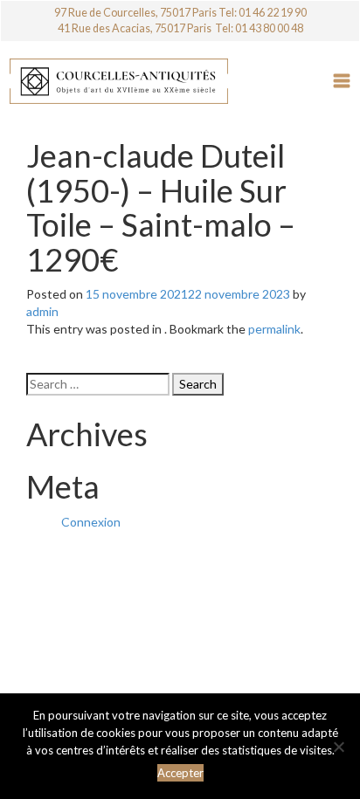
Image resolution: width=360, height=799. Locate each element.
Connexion (91, 521)
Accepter (180, 773)
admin (42, 311)
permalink (274, 328)
